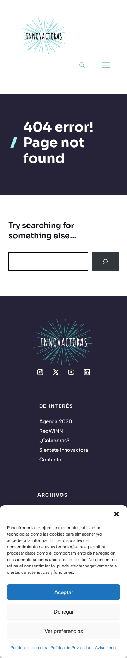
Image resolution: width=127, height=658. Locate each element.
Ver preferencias (63, 631)
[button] (116, 514)
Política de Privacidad (70, 647)
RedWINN (51, 431)
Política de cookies (29, 647)
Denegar (64, 612)
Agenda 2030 (55, 421)
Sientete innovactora (63, 450)
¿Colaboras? (54, 440)
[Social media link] (40, 372)
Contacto (50, 459)
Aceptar (63, 592)
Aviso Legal (106, 647)
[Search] (105, 261)
